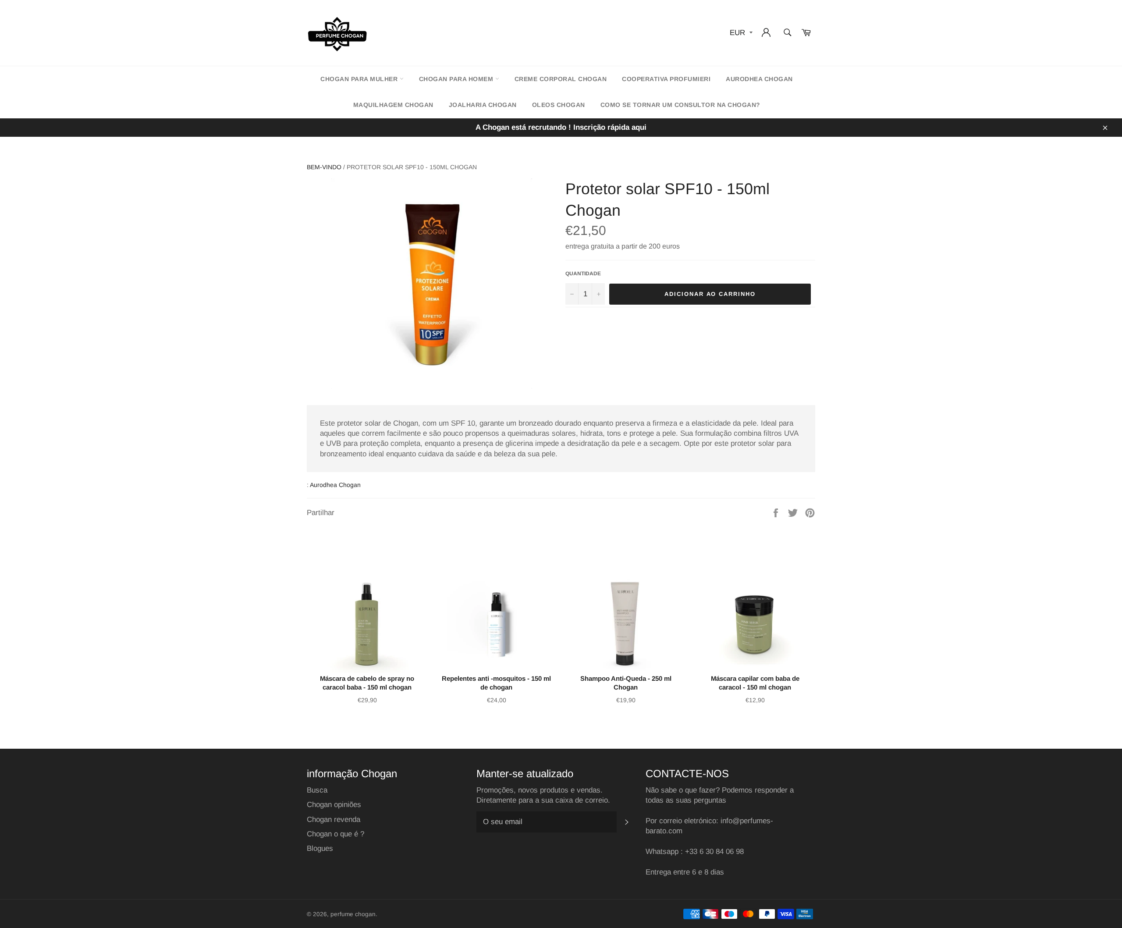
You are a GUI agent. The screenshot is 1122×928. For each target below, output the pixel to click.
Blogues (320, 848)
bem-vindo (324, 167)
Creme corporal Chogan (561, 78)
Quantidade (583, 273)
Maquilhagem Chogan (393, 104)
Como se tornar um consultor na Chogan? (680, 104)
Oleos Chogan (558, 104)
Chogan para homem (457, 78)
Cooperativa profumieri (666, 78)
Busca (317, 790)
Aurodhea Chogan (759, 78)
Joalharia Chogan (483, 104)
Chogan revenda (333, 819)
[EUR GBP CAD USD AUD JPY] (740, 33)
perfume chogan (353, 914)
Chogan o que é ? (335, 834)
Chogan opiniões (334, 804)
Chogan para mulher (360, 78)
